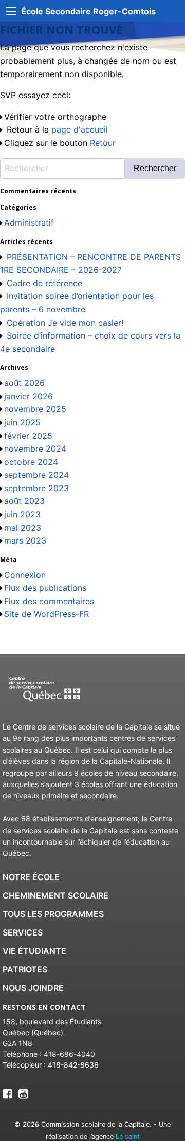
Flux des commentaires (49, 601)
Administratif (29, 222)
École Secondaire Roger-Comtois (88, 11)
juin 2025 (22, 422)
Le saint (128, 1136)
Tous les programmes (53, 914)
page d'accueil (79, 129)
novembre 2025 (35, 409)
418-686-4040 (69, 1054)
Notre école (31, 877)
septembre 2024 (36, 475)
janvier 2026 (28, 396)
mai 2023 (22, 527)
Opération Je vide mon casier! (65, 322)
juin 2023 (22, 514)
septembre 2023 (36, 488)
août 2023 (24, 501)
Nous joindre (33, 988)
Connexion (25, 575)
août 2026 (24, 383)
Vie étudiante (34, 951)
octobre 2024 (31, 462)
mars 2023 (25, 540)
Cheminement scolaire (55, 895)
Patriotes (25, 969)
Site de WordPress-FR (46, 614)
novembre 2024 (35, 448)
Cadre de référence (44, 283)
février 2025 (28, 436)
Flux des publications (45, 588)
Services (23, 932)
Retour (103, 143)
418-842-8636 (73, 1064)
